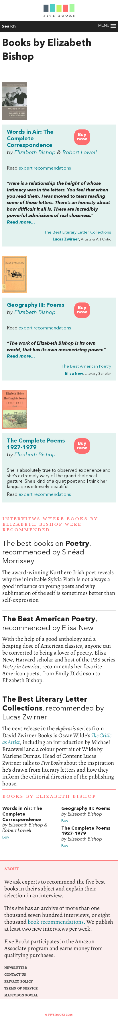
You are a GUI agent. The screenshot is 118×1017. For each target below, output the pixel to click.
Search (9, 26)
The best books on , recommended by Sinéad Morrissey (59, 571)
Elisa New (74, 374)
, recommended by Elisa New (59, 649)
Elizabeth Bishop (35, 153)
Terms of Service (21, 988)
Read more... (21, 222)
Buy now (82, 137)
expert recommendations (45, 168)
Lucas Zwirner (66, 239)
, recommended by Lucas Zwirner (59, 741)
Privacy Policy (18, 981)
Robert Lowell (79, 153)
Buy (5, 837)
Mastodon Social (21, 995)
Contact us (15, 975)
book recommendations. (56, 922)
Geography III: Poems (35, 305)
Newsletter (15, 968)
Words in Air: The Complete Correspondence (30, 138)
